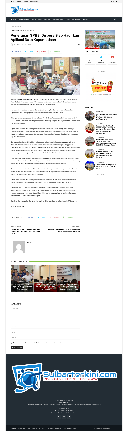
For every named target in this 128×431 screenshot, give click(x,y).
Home (12, 26)
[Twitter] (116, 1)
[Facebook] (111, 1)
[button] (115, 19)
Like (90, 56)
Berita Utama (45, 280)
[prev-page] (12, 295)
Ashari (18, 44)
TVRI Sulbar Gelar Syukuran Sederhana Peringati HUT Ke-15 (106, 166)
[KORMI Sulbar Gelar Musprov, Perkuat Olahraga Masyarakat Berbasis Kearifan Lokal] (22, 278)
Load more (100, 174)
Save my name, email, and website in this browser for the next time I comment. (37, 343)
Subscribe (113, 56)
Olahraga (31, 31)
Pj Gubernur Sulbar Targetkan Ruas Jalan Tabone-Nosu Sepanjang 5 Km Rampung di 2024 (26, 231)
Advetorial (18, 26)
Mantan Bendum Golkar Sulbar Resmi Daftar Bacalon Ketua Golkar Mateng (104, 154)
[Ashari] (12, 44)
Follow (101, 56)
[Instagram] (114, 1)
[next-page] (15, 295)
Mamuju (23, 31)
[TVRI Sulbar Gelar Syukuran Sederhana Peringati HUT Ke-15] (90, 165)
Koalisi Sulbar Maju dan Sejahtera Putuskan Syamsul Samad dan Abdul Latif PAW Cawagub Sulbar (68, 287)
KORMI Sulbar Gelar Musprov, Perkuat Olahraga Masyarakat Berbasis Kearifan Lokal (22, 287)
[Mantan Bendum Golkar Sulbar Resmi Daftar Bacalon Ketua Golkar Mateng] (90, 153)
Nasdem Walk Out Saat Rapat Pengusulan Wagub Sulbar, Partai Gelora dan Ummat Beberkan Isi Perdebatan (45, 286)
